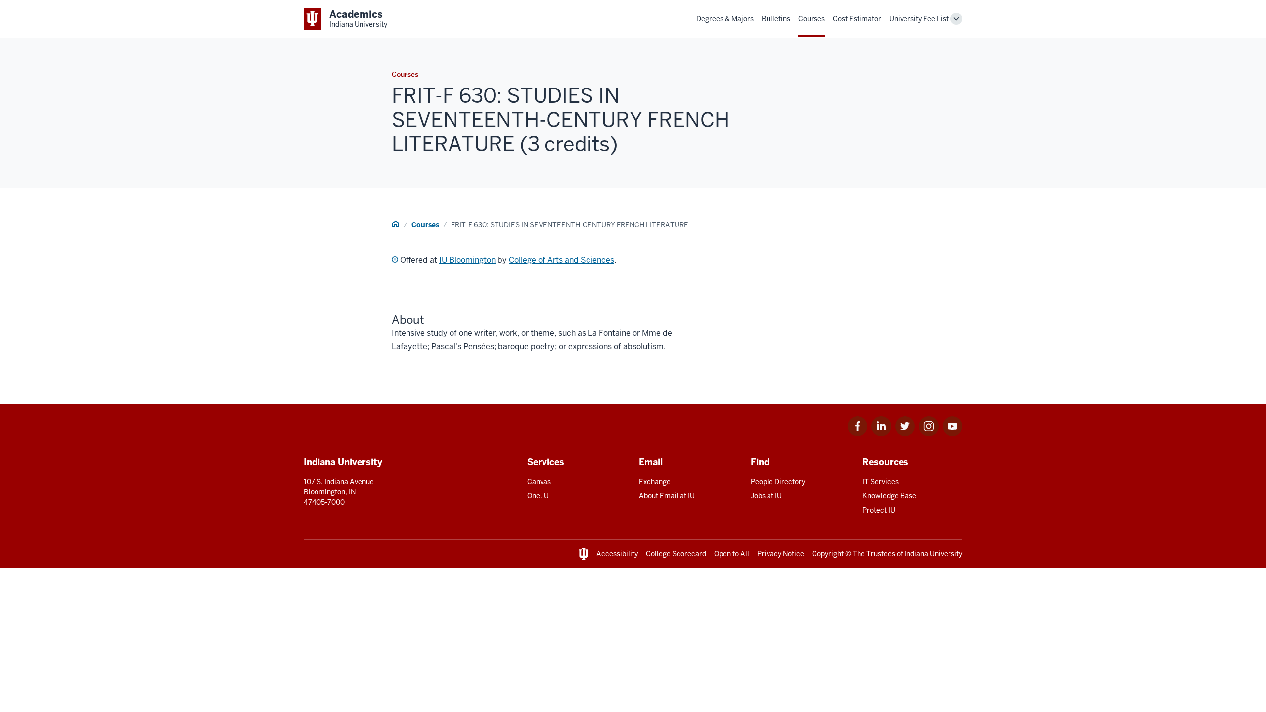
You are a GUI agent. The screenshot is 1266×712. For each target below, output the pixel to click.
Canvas (539, 481)
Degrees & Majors (725, 18)
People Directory (778, 481)
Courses (811, 18)
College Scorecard (676, 553)
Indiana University (933, 553)
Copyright (828, 553)
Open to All (731, 553)
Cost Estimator (857, 18)
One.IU (538, 495)
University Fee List (919, 18)
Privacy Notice (780, 553)
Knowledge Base (889, 495)
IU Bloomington (467, 260)
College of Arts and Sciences (561, 260)
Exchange (655, 481)
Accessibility (617, 553)
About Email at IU (667, 495)
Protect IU (878, 510)
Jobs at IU (766, 495)
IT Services (880, 481)
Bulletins (776, 18)
